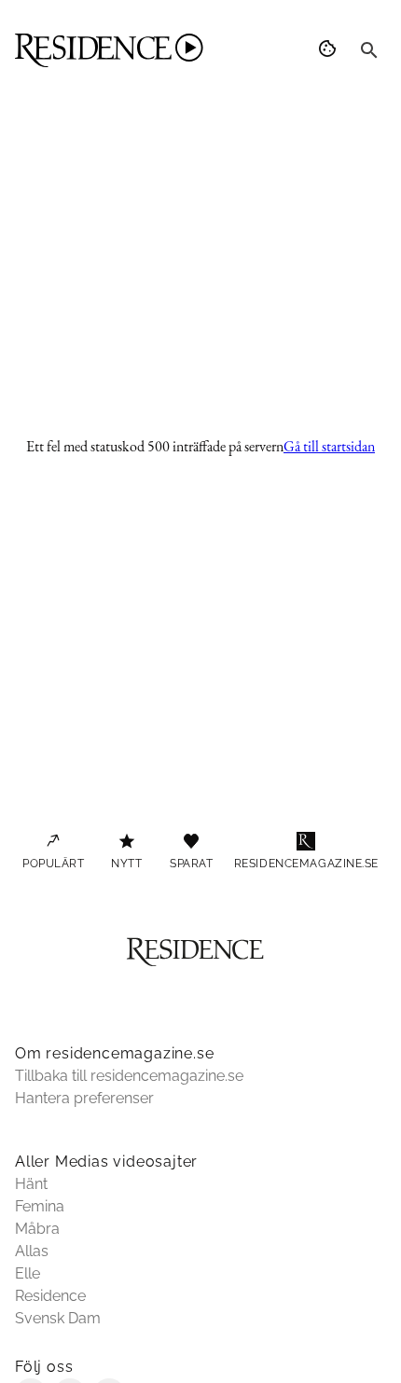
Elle (27, 1273)
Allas (31, 1251)
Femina (39, 1206)
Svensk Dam (58, 1318)
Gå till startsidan (329, 446)
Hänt (31, 1184)
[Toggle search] (369, 50)
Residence (50, 1296)
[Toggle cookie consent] (330, 50)
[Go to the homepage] (109, 50)
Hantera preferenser (84, 1098)
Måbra (37, 1229)
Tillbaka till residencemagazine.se (129, 1076)
